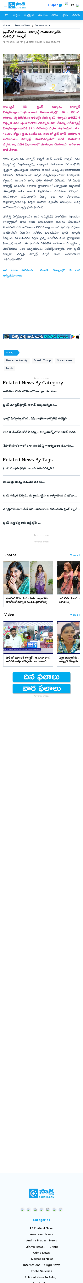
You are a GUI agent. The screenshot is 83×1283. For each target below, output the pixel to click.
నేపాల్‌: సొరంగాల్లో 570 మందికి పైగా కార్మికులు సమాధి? (41, 446)
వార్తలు (16, 15)
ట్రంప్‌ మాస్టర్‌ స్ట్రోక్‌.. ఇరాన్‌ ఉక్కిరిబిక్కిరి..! (41, 405)
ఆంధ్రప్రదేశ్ (29, 15)
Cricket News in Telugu (41, 1247)
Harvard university (17, 360)
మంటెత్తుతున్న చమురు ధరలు (40, 482)
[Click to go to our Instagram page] (41, 1209)
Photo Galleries (41, 1271)
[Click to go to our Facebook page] (22, 1209)
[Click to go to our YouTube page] (48, 1209)
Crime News (41, 1253)
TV (72, 5)
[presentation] (8, 578)
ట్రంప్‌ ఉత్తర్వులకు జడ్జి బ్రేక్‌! (39, 523)
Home (6, 25)
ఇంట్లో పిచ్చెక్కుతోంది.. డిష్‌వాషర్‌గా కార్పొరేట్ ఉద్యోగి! (39, 419)
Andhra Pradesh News (41, 1241)
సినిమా (55, 15)
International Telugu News (41, 1265)
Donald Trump (42, 360)
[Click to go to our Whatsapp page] (28, 1209)
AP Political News (41, 1228)
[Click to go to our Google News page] (60, 1209)
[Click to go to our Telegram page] (54, 1209)
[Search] (60, 5)
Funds (9, 368)
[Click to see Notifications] (77, 5)
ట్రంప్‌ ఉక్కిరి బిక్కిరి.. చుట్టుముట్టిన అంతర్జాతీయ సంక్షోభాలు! (41, 496)
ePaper (53, 5)
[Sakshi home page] (42, 1193)
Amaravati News (41, 1235)
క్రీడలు (65, 15)
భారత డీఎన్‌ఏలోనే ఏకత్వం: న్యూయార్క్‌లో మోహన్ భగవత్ (40, 432)
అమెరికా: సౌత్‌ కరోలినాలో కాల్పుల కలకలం (39, 392)
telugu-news (22, 25)
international (42, 25)
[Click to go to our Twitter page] (35, 1209)
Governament (65, 360)
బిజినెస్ (76, 15)
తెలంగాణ (42, 15)
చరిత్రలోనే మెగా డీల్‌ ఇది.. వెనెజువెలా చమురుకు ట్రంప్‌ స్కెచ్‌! (41, 509)
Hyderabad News (41, 1259)
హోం (7, 15)
